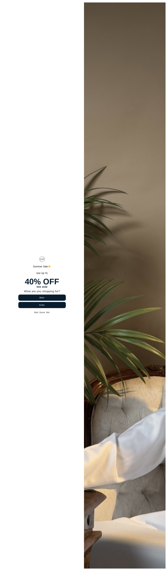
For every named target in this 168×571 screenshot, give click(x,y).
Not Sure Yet (42, 312)
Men (42, 297)
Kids (42, 305)
